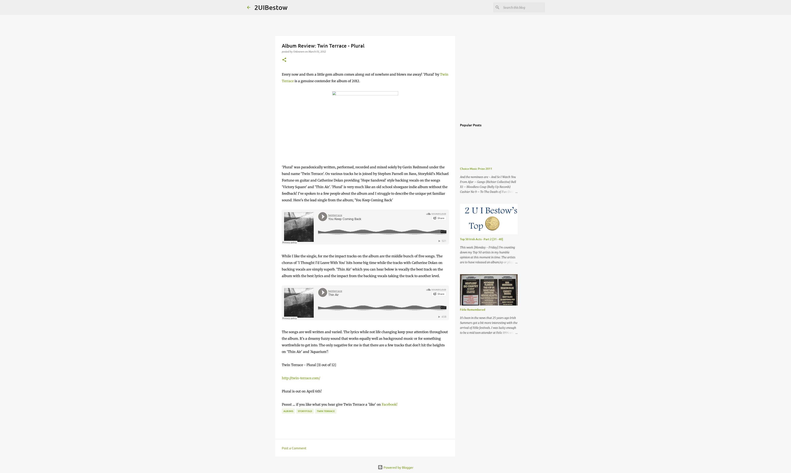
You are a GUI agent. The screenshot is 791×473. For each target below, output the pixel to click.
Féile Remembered (472, 309)
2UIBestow (271, 7)
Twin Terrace (326, 411)
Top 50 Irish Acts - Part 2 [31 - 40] (481, 239)
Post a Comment (294, 448)
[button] (284, 60)
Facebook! (390, 404)
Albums (288, 411)
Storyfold (305, 411)
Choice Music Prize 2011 (476, 169)
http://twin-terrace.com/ (301, 378)
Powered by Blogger (398, 467)
